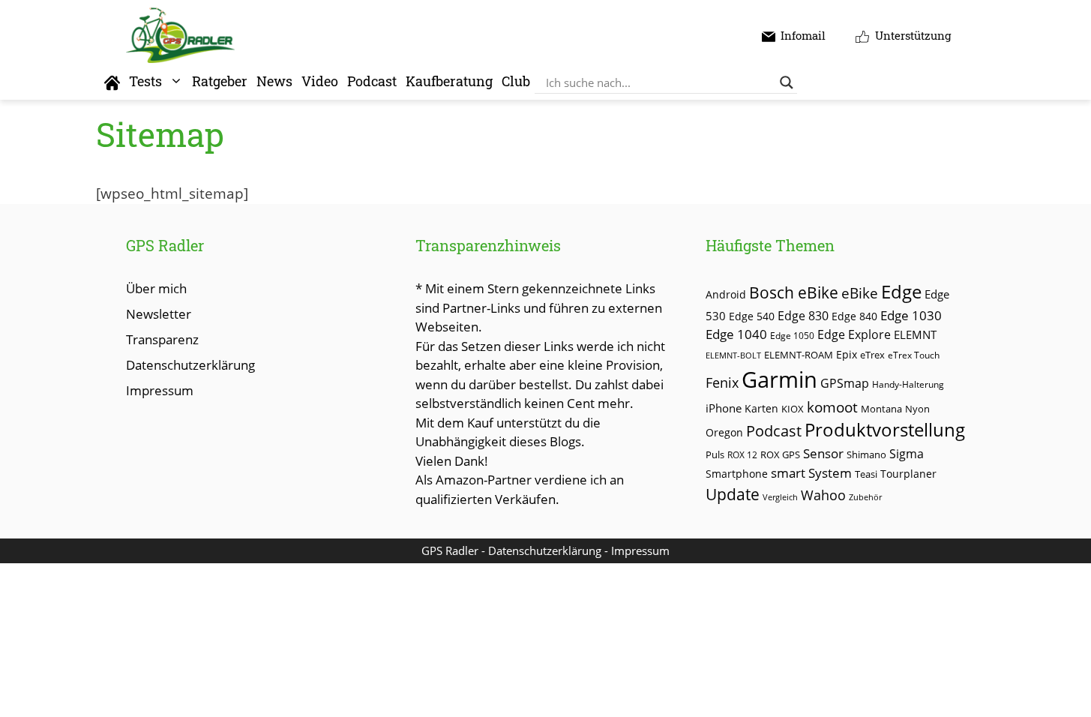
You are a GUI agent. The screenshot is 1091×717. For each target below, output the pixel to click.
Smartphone (737, 473)
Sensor (823, 453)
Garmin (779, 379)
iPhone (724, 408)
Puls (715, 454)
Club (516, 81)
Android (726, 294)
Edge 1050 (792, 335)
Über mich (156, 288)
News (274, 81)
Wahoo (823, 495)
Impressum (159, 390)
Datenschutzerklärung (190, 365)
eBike (859, 293)
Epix (846, 354)
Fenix (722, 383)
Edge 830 (803, 316)
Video (319, 81)
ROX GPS (780, 454)
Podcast (372, 81)
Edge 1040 (736, 334)
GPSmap (844, 383)
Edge (901, 292)
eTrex (872, 355)
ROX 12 (742, 454)
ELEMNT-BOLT (733, 355)
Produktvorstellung (885, 430)
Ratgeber (219, 81)
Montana (881, 409)
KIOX (792, 409)
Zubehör (865, 496)
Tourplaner (908, 473)
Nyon (917, 409)
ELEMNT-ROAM (798, 355)
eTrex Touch (914, 355)
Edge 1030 (911, 315)
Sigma (906, 454)
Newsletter (158, 313)
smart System (811, 473)
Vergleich (780, 496)
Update (733, 494)
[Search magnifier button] (786, 82)
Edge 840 (854, 316)
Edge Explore (854, 334)
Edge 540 (752, 316)
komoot (832, 407)
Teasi (866, 474)
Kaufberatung (449, 81)
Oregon (724, 432)
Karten (761, 408)
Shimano (866, 454)
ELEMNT (915, 334)
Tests (145, 81)
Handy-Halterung (908, 384)
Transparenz (162, 339)
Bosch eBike (793, 292)
